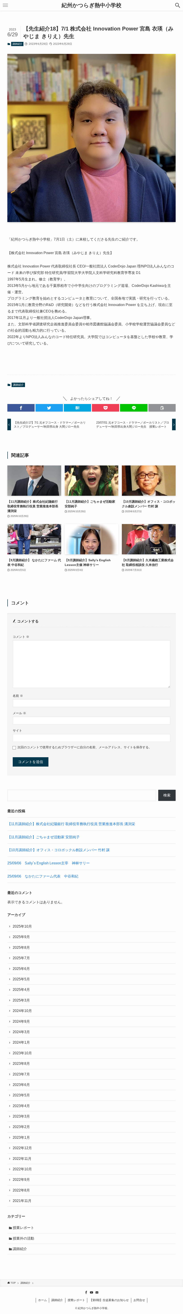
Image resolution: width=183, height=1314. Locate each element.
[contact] (97, 1292)
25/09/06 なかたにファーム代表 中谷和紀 (42, 876)
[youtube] (91, 1292)
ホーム (42, 1300)
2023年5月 (21, 1095)
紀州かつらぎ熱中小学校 (91, 5)
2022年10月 (22, 1169)
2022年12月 (22, 1148)
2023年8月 (21, 1063)
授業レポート (23, 1228)
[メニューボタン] (5, 5)
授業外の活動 (23, 1238)
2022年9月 (21, 1179)
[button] (21, 408)
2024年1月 (21, 1042)
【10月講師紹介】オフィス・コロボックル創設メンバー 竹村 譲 (58, 850)
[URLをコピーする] (162, 408)
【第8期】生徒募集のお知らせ (109, 1300)
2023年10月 (22, 1053)
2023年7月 (21, 1074)
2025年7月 (21, 958)
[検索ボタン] (177, 5)
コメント (21, 637)
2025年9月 (21, 937)
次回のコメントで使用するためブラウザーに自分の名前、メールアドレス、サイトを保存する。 (84, 747)
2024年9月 (21, 1021)
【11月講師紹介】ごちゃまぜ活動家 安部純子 (43, 837)
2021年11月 (22, 1201)
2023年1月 (21, 1137)
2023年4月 (21, 1106)
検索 (167, 795)
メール (19, 713)
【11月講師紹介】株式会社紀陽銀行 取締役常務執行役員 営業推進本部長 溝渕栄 (71, 824)
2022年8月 (21, 1190)
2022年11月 (22, 1159)
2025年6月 (21, 969)
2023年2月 (21, 1127)
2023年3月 (21, 1116)
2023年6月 (21, 1085)
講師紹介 (17, 44)
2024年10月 (22, 1011)
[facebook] (86, 1292)
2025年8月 (21, 947)
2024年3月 (21, 1032)
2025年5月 (21, 979)
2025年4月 (21, 990)
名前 (18, 696)
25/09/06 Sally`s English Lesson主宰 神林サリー (48, 863)
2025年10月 (22, 926)
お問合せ (139, 1300)
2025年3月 (21, 1000)
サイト (17, 730)
